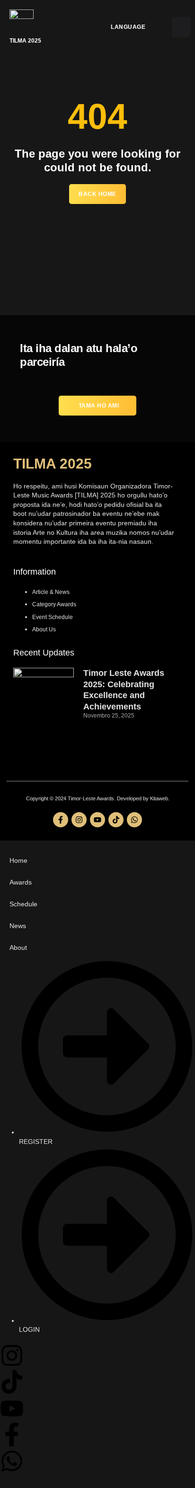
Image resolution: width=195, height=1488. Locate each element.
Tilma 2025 (25, 40)
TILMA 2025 (52, 463)
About (18, 947)
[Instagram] (79, 819)
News (17, 926)
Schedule (23, 904)
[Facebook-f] (60, 819)
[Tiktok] (116, 819)
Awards (20, 882)
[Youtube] (97, 819)
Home (18, 860)
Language (128, 27)
